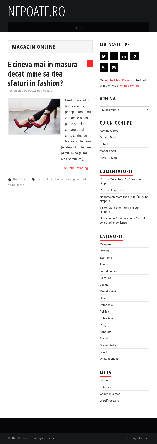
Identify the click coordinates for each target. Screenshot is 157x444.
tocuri (20, 184)
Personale (106, 304)
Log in (104, 380)
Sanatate (105, 331)
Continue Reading (77, 168)
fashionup (68, 179)
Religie (104, 325)
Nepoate (46, 90)
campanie (43, 179)
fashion (56, 179)
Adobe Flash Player (117, 80)
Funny (104, 264)
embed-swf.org (130, 85)
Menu (78, 27)
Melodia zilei (108, 291)
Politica (104, 311)
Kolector (105, 144)
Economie (106, 257)
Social (104, 338)
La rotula (105, 277)
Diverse (105, 251)
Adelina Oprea (109, 130)
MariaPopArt (108, 150)
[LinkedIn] (124, 56)
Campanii (106, 244)
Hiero (128, 438)
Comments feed (110, 393)
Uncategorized (109, 358)
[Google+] (134, 56)
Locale (104, 284)
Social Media (108, 345)
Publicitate (20, 179)
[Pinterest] (104, 67)
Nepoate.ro (36, 10)
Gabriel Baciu (108, 137)
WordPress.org (109, 400)
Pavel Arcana (108, 157)
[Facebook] (114, 56)
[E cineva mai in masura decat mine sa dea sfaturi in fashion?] (34, 116)
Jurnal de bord (109, 271)
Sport (103, 352)
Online (104, 298)
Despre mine (118, 190)
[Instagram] (114, 67)
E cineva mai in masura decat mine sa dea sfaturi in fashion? (42, 73)
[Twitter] (104, 56)
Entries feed (107, 387)
